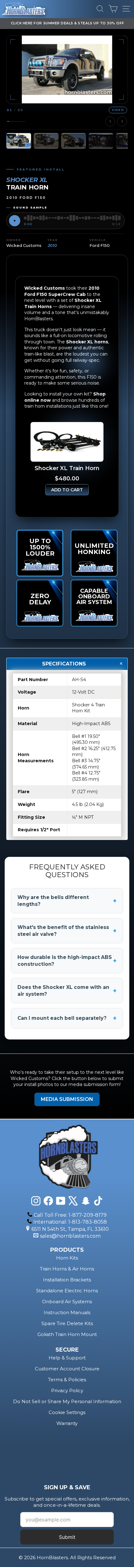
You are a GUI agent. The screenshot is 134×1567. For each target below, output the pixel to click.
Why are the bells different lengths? (67, 900)
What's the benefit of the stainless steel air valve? (67, 930)
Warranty (67, 1423)
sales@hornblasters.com (70, 1236)
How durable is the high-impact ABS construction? (67, 960)
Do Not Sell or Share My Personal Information (67, 1401)
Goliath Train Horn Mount (67, 1334)
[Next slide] (122, 121)
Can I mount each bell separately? (67, 1018)
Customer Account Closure (67, 1369)
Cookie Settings (67, 1412)
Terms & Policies (67, 1380)
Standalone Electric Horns (67, 1291)
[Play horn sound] (14, 220)
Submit (67, 1537)
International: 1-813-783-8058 (70, 1222)
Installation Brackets (67, 1280)
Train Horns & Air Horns (67, 1269)
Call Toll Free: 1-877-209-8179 (70, 1215)
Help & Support (67, 1358)
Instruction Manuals (67, 1312)
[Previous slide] (110, 121)
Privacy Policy (67, 1390)
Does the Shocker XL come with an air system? (67, 990)
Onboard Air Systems (67, 1301)
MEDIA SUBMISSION (67, 1099)
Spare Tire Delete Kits (67, 1323)
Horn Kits (67, 1258)
